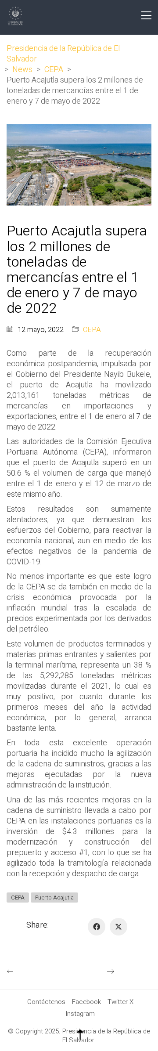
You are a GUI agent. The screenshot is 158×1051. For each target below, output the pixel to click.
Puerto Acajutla (54, 897)
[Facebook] (96, 926)
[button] (146, 15)
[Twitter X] (118, 926)
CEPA (92, 330)
